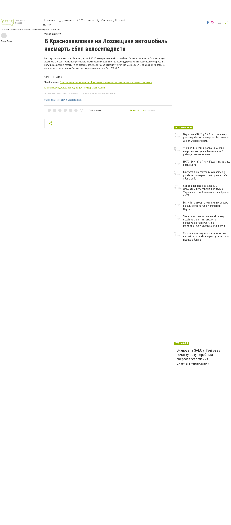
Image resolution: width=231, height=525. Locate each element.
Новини (50, 20)
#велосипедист (58, 100)
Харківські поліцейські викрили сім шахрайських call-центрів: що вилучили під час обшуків (206, 236)
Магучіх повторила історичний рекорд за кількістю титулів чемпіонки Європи (205, 206)
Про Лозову (46, 25)
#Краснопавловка (74, 100)
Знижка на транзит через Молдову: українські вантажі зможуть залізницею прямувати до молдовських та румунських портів (204, 221)
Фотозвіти (87, 20)
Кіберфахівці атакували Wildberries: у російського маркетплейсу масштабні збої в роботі (205, 175)
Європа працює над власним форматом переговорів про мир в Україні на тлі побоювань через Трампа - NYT (206, 190)
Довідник (68, 20)
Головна (4, 30)
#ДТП (47, 100)
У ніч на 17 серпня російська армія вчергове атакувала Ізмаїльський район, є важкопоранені (203, 151)
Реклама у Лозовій (113, 20)
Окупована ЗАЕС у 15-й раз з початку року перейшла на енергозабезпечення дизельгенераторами (206, 137)
